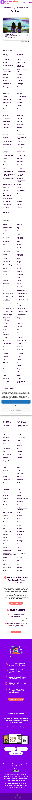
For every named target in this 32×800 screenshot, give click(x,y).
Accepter (16, 402)
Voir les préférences (16, 410)
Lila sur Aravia (9, 34)
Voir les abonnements (16, 699)
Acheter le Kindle (16, 753)
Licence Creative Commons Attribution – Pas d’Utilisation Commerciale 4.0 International (16, 778)
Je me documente (16, 603)
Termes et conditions (9, 764)
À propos (16, 768)
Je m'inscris (16, 632)
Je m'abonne (10, 749)
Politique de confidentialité (16, 413)
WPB (16, 797)
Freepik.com (17, 785)
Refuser (16, 406)
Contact (25, 766)
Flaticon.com (19, 787)
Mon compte (22, 749)
